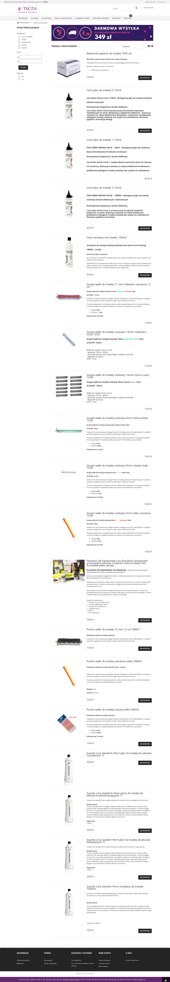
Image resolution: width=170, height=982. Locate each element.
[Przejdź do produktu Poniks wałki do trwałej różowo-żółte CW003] (69, 724)
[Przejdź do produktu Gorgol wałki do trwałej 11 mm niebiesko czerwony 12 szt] (69, 296)
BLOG (45, 2)
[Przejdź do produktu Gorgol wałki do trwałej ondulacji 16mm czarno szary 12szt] (69, 386)
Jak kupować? (48, 960)
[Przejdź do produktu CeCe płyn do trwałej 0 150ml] (69, 105)
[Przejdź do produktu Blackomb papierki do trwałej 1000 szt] (69, 68)
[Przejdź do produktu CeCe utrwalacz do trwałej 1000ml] (69, 252)
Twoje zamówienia (105, 960)
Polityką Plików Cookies (71, 979)
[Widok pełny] (152, 46)
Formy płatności (76, 960)
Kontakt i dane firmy (132, 960)
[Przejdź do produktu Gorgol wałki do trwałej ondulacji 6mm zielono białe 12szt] (69, 430)
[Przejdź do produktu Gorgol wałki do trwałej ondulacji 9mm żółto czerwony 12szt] (69, 528)
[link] (25, 37)
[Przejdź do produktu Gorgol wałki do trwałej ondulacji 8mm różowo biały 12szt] (69, 471)
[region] (102, 33)
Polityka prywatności (23, 960)
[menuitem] (23, 18)
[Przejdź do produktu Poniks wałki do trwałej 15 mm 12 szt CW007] (69, 641)
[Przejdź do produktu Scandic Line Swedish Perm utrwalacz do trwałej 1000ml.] (69, 902)
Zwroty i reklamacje (50, 963)
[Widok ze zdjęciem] (149, 46)
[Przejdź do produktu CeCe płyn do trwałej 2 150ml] (69, 202)
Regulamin (20, 963)
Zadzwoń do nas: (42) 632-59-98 (15, 2)
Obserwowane (103, 966)
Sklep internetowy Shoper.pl (85, 974)
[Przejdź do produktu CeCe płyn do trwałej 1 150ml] (69, 154)
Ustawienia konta (104, 963)
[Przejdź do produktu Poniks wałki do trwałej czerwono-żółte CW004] (69, 676)
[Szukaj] (136, 8)
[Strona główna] (29, 9)
